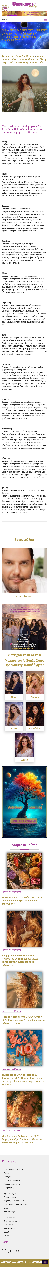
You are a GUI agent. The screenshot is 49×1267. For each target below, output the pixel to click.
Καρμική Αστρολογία (12, 1184)
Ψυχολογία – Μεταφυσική (14, 1201)
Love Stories (8, 1225)
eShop (6, 1236)
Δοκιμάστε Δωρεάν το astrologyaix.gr (21, 1261)
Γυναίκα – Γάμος (10, 1197)
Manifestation (9, 1228)
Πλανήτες (7, 1177)
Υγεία (6, 1208)
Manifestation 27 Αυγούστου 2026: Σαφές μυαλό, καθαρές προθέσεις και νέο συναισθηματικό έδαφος (22, 1139)
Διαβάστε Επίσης (24, 845)
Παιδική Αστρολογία (12, 1180)
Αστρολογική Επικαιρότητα (14, 1170)
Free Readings (9, 1212)
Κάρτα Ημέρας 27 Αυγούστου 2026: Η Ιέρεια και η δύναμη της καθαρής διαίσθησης (22, 900)
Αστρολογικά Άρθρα (12, 1221)
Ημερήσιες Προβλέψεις (22, 56)
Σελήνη (6, 1173)
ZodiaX (6, 1232)
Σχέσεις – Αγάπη (10, 1194)
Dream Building (9, 1218)
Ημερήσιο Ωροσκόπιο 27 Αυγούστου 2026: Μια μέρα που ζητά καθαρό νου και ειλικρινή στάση (24, 1020)
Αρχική (5, 56)
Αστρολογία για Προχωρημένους (16, 1204)
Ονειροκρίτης (9, 1188)
